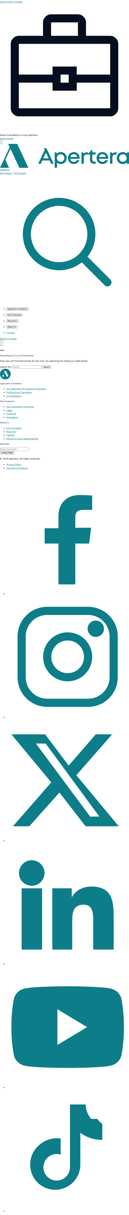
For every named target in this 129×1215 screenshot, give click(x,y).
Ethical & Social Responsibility (22, 438)
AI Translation (13, 395)
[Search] (64, 302)
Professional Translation (19, 392)
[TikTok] (67, 1210)
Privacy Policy (13, 464)
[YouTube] (67, 1087)
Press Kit (11, 431)
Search (46, 367)
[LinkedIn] (67, 964)
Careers (10, 435)
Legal (9, 410)
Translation (12, 417)
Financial (11, 413)
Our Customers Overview (20, 406)
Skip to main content (11, 1)
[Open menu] (1, 343)
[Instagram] (67, 717)
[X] (67, 840)
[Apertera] (5, 378)
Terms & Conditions (17, 468)
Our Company (14, 428)
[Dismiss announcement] (1, 142)
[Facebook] (67, 593)
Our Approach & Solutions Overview (26, 388)
